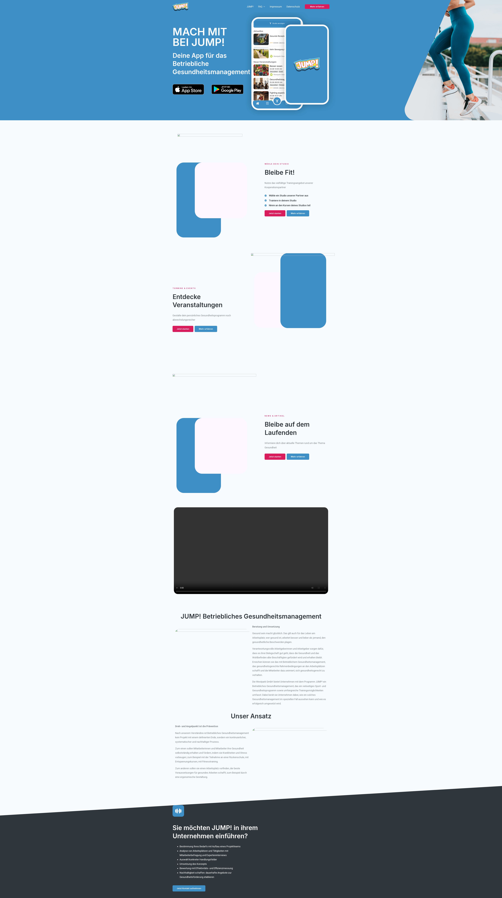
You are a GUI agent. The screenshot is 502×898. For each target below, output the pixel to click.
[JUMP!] (180, 6)
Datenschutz (293, 6)
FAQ (260, 6)
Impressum (276, 6)
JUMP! (250, 6)
